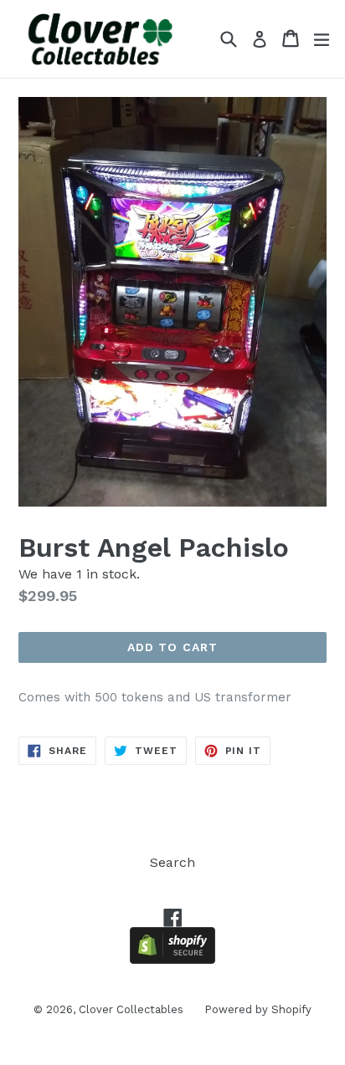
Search (172, 862)
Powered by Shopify (258, 1009)
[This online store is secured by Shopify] (172, 959)
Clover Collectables (131, 1009)
